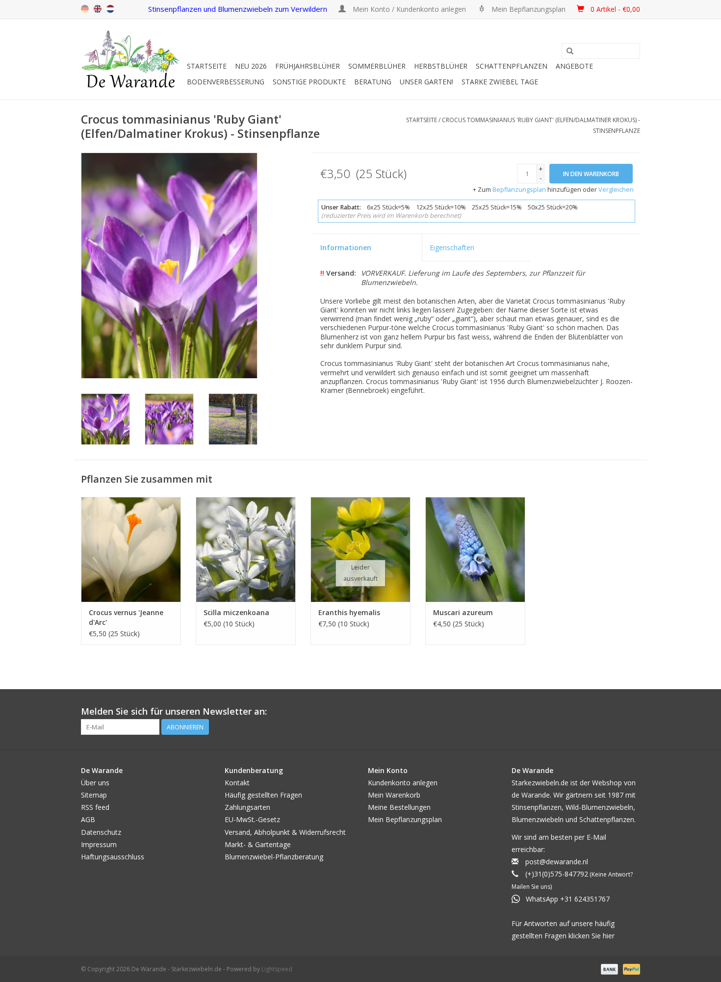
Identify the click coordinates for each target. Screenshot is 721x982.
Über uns (95, 782)
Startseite (207, 66)
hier (609, 935)
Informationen (345, 247)
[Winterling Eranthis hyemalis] (360, 549)
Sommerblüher (377, 66)
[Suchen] (570, 51)
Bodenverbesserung (225, 81)
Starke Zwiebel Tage (500, 81)
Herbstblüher (440, 66)
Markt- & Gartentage (258, 844)
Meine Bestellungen (399, 807)
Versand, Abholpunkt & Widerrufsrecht (285, 832)
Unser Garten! (426, 81)
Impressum (99, 844)
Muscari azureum (463, 612)
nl (110, 9)
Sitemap (94, 795)
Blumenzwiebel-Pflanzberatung (274, 856)
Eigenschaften (452, 247)
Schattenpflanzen (511, 66)
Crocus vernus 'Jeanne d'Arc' (126, 617)
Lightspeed (276, 969)
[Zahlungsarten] (608, 969)
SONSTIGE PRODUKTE (309, 81)
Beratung (372, 81)
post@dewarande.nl (556, 861)
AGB (88, 819)
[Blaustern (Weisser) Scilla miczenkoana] (246, 549)
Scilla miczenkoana (236, 612)
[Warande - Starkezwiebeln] (132, 59)
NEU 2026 (251, 66)
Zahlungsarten (247, 807)
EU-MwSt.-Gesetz (252, 819)
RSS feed (95, 807)
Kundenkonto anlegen (403, 782)
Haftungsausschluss (112, 856)
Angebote (574, 66)
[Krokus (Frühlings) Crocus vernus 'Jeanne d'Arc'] (131, 549)
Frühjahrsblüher (307, 66)
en (98, 9)
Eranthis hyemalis (349, 612)
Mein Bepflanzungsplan (405, 819)
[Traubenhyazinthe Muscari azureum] (475, 549)
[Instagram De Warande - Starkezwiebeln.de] (632, 712)
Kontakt (237, 782)
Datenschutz (101, 832)
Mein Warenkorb (394, 795)
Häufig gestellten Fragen (263, 795)
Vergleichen (616, 189)
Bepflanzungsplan (519, 189)
